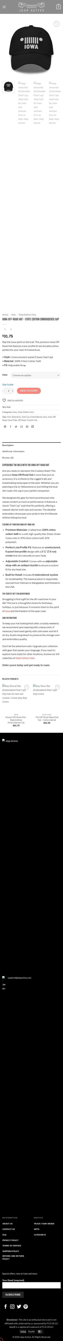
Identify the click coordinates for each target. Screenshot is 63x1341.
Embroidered (36, 417)
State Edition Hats (27, 314)
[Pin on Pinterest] (27, 426)
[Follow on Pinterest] (25, 1306)
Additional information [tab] (13, 451)
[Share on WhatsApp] (5, 426)
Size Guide (7, 384)
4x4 (9, 417)
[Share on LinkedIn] (32, 426)
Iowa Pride (12, 420)
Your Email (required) (13, 1280)
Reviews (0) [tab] (7, 458)
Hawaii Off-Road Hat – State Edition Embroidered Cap (16, 720)
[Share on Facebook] (10, 426)
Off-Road (22, 420)
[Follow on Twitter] (19, 1306)
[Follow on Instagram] (12, 1306)
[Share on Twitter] (16, 426)
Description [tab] (8, 445)
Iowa (45, 417)
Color (4, 375)
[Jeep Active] (31, 6)
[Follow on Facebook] (5, 1306)
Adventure (16, 417)
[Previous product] (11, 329)
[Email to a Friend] (21, 426)
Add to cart (29, 390)
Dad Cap (26, 417)
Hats (13, 314)
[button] (4, 7)
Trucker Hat (32, 420)
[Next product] (5, 329)
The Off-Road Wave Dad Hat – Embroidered (46, 718)
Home (5, 314)
